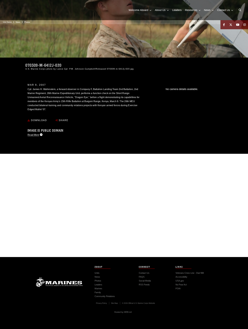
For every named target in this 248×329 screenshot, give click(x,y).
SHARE (63, 120)
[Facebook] (223, 24)
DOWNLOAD (38, 120)
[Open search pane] (240, 10)
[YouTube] (237, 24)
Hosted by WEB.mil (123, 312)
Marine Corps (59, 282)
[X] (230, 24)
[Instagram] (244, 24)
